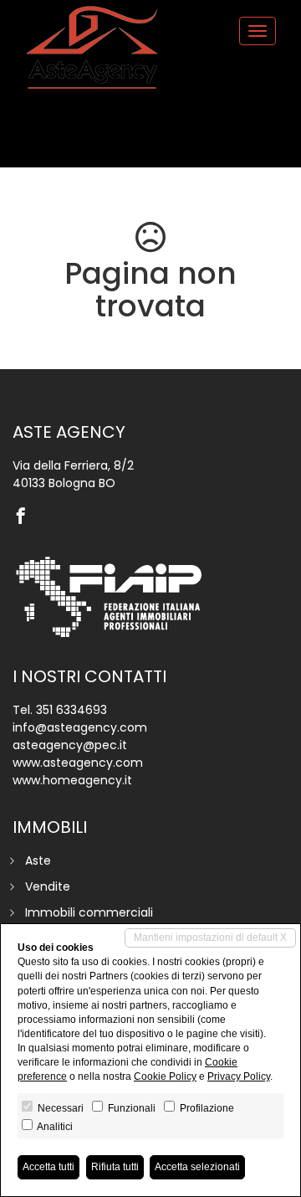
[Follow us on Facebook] (25, 517)
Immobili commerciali (89, 912)
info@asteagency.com (80, 727)
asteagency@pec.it (70, 745)
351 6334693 (71, 709)
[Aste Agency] (92, 47)
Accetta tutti (48, 1167)
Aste (38, 860)
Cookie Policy (165, 1076)
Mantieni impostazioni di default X (210, 937)
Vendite (47, 886)
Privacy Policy (238, 1076)
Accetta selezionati (197, 1167)
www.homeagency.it (72, 780)
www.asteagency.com (78, 762)
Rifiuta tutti (115, 1167)
